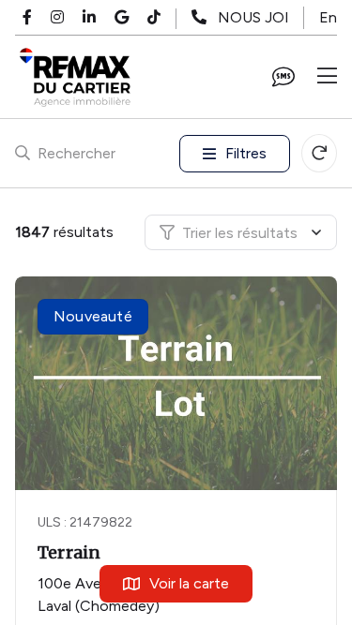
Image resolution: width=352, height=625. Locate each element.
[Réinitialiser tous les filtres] (319, 153)
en (328, 17)
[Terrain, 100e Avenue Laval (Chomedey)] (177, 383)
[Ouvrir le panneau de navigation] (327, 76)
